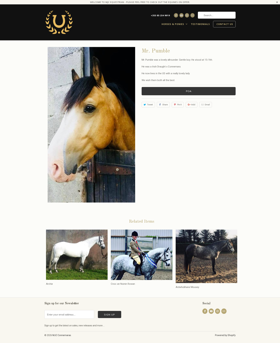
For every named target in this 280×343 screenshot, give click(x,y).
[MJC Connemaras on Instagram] (187, 15)
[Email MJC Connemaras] (192, 15)
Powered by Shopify (225, 335)
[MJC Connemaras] (59, 22)
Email (207, 104)
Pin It (179, 104)
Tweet (150, 104)
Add (193, 104)
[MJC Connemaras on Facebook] (176, 15)
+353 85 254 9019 (160, 15)
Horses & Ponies (173, 24)
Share (165, 104)
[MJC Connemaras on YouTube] (181, 15)
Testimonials (200, 24)
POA (188, 91)
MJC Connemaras (61, 335)
